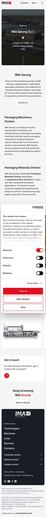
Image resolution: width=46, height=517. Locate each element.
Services (9, 443)
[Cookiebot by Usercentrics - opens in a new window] (32, 207)
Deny (23, 307)
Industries (24, 3)
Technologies (11, 428)
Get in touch (11, 360)
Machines (9, 433)
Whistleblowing (27, 475)
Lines (7, 438)
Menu (34, 3)
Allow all (23, 291)
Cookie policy (20, 472)
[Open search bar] (42, 3)
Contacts (9, 448)
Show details (32, 283)
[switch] (39, 258)
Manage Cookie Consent (12, 475)
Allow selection (23, 299)
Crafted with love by (17, 513)
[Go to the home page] (6, 3)
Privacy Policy (32, 238)
